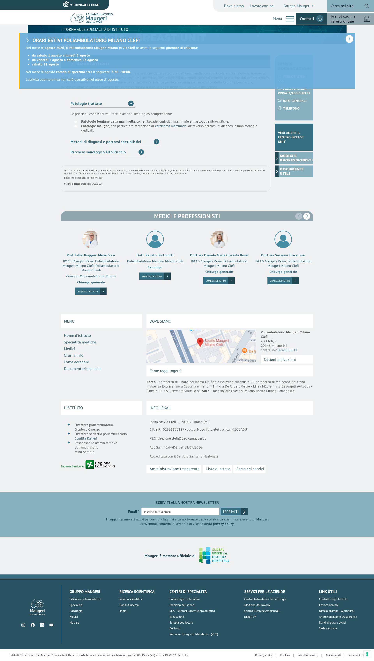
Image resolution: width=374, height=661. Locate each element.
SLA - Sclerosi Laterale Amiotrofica (192, 611)
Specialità (76, 605)
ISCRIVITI (231, 511)
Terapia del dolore (181, 622)
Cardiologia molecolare (184, 599)
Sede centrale (328, 628)
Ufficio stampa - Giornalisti (336, 611)
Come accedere (76, 362)
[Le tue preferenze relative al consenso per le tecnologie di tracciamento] (367, 654)
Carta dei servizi (250, 468)
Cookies (285, 655)
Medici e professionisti (296, 158)
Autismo (174, 628)
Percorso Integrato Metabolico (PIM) (193, 634)
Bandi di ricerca (129, 605)
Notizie (74, 622)
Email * (133, 511)
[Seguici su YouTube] (51, 625)
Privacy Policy (263, 655)
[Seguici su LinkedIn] (42, 625)
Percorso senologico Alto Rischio (98, 152)
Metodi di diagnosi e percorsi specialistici (106, 141)
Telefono (291, 108)
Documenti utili (291, 171)
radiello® (250, 617)
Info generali (295, 100)
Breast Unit (176, 617)
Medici (69, 348)
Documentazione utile (82, 368)
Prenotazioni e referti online (343, 19)
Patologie (76, 611)
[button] (290, 19)
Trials (122, 611)
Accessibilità (356, 655)
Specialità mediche (80, 342)
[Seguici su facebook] (32, 625)
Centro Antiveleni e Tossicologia (265, 599)
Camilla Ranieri (86, 438)
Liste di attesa (218, 468)
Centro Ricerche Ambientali (261, 611)
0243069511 (287, 350)
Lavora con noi (262, 5)
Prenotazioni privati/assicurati (294, 90)
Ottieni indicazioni (280, 359)
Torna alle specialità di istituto (95, 29)
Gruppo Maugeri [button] (296, 5)
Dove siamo (234, 5)
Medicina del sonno (181, 605)
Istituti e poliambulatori (85, 599)
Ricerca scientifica (131, 599)
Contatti (307, 18)
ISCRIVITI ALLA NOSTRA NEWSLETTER (187, 502)
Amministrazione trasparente (174, 468)
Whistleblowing (308, 655)
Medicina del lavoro (257, 605)
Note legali (333, 655)
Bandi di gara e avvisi (332, 622)
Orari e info (73, 355)
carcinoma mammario (171, 126)
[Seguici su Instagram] (23, 625)
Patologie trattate (86, 103)
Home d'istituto (77, 335)
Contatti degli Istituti (333, 599)
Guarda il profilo (88, 291)
